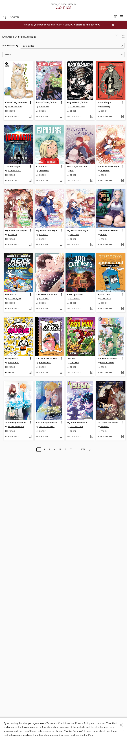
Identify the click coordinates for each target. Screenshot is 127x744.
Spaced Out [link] (104, 294)
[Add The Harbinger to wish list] (30, 181)
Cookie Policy (87, 735)
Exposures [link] (41, 166)
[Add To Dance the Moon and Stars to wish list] (122, 437)
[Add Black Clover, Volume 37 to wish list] (61, 117)
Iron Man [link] (71, 358)
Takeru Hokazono (77, 106)
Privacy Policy (82, 723)
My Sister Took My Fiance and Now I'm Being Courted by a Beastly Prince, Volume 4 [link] (109, 166)
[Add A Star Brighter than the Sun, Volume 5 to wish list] (61, 437)
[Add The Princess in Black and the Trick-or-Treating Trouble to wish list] (61, 373)
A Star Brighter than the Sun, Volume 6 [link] (17, 422)
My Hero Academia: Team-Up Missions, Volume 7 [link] (78, 422)
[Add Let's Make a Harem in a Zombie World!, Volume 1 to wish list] (122, 245)
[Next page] (90, 449)
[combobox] (57, 17)
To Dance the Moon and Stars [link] (109, 422)
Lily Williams (44, 170)
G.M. (72, 170)
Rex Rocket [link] (11, 294)
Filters (8, 54)
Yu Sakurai (104, 170)
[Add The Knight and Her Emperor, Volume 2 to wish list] (92, 181)
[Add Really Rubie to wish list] (30, 373)
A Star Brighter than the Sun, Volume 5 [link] (48, 422)
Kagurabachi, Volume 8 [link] (78, 102)
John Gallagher (14, 298)
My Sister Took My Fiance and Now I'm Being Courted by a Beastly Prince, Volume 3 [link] (17, 230)
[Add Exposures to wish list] (61, 181)
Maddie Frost (13, 362)
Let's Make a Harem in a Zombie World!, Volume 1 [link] (109, 230)
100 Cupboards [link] (75, 294)
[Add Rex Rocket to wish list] (30, 309)
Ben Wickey (105, 106)
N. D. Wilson (75, 298)
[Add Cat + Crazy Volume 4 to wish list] (30, 117)
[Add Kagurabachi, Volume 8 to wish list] (92, 117)
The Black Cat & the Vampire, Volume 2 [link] (48, 294)
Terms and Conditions (58, 723)
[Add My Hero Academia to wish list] (122, 373)
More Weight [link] (104, 102)
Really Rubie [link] (11, 358)
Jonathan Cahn (14, 170)
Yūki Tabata (44, 106)
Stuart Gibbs (105, 298)
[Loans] (115, 17)
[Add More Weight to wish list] (122, 117)
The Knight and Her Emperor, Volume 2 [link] (78, 166)
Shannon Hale (45, 362)
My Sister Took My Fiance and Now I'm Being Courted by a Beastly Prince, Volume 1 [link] (78, 230)
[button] (116, 37)
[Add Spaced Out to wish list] (122, 309)
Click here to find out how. (85, 24)
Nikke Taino (44, 298)
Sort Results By (10, 45)
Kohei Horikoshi (107, 362)
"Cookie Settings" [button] (73, 731)
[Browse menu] (122, 17)
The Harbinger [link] (12, 166)
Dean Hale (74, 362)
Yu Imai (103, 234)
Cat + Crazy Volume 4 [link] (16, 102)
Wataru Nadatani (15, 106)
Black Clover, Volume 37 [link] (48, 102)
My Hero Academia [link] (107, 358)
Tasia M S (104, 426)
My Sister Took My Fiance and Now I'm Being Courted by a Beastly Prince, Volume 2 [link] (48, 230)
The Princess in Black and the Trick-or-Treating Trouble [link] (48, 358)
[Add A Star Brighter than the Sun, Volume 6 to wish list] (30, 437)
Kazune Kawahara (16, 426)
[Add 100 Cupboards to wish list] (92, 309)
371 (83, 449)
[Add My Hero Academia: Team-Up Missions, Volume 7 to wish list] (92, 437)
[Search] (4, 17)
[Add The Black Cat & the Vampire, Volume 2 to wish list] (61, 309)
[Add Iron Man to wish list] (92, 373)
